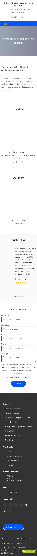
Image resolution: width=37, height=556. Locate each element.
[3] (17, 296)
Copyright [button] (15, 539)
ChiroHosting (8, 553)
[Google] (5, 505)
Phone (3, 344)
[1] (13, 296)
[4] (19, 296)
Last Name (5, 325)
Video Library (10, 465)
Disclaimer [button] (24, 539)
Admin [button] (19, 543)
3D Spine (9, 452)
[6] (23, 296)
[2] (15, 296)
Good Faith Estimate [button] (8, 543)
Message (4, 353)
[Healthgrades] (26, 505)
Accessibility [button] (6, 539)
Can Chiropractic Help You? (16, 456)
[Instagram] (10, 511)
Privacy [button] (32, 539)
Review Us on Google (13, 527)
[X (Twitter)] (16, 505)
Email (4, 334)
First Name (5, 315)
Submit (18, 384)
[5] (21, 296)
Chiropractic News (12, 461)
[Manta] (5, 511)
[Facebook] (10, 505)
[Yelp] (21, 505)
